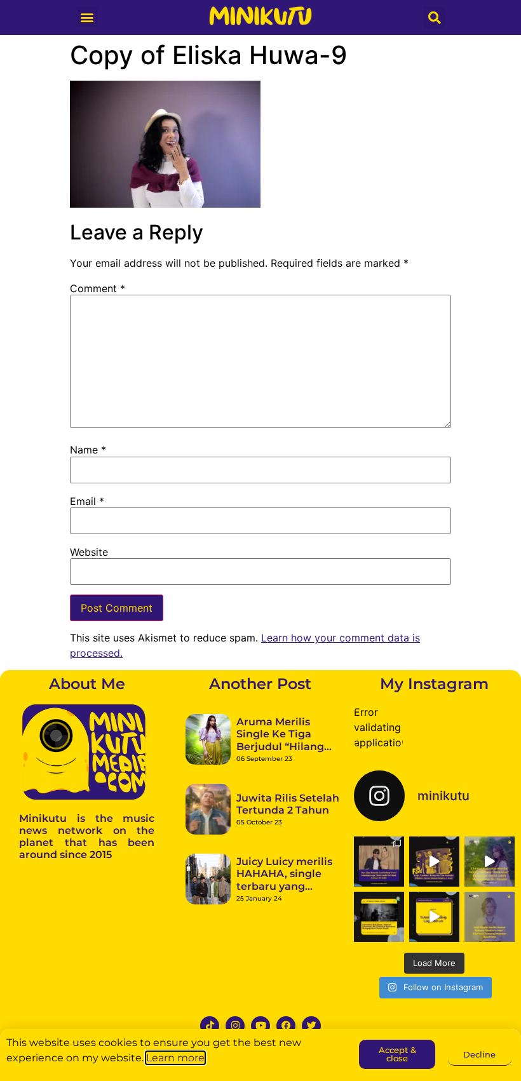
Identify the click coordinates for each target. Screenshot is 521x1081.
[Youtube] (260, 1025)
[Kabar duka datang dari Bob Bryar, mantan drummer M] (379, 917)
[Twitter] (311, 1025)
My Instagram (434, 684)
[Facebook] (285, 1025)
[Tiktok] (209, 1025)
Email (87, 501)
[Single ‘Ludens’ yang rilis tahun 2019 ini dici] (434, 861)
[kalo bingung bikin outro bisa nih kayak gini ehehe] (434, 917)
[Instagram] (235, 1025)
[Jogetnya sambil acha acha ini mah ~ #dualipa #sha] (379, 861)
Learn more (175, 1058)
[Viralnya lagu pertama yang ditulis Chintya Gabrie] (489, 861)
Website (89, 552)
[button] (86, 16)
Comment (97, 288)
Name (88, 450)
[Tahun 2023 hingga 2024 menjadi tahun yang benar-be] (489, 917)
